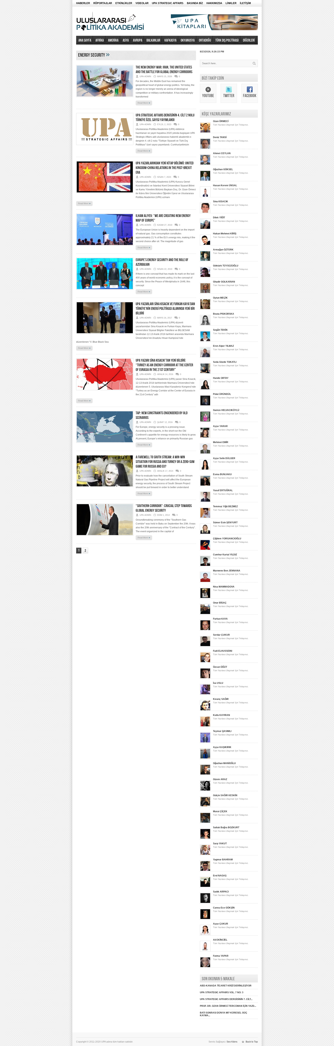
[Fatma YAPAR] (205, 967)
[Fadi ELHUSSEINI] (205, 662)
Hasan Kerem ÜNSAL (225, 185)
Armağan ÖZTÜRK (223, 249)
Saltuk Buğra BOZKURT (226, 827)
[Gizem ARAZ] (205, 790)
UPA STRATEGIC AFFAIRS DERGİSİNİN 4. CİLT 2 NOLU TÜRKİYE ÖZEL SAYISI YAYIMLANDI (165, 117)
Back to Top (252, 1041)
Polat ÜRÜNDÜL (222, 394)
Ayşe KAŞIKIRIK (222, 747)
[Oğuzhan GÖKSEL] (205, 180)
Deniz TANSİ (220, 137)
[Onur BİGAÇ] (205, 613)
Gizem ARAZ (220, 779)
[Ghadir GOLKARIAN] (205, 292)
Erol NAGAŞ (220, 875)
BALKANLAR (153, 40)
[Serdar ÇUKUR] (205, 646)
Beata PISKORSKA (223, 314)
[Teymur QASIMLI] (205, 742)
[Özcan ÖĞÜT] (205, 678)
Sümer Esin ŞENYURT (225, 522)
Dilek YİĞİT (219, 217)
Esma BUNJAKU (222, 474)
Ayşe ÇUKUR (220, 923)
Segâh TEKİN (220, 330)
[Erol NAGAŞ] (205, 886)
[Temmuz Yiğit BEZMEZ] (205, 517)
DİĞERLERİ (249, 40)
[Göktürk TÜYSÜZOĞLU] (205, 276)
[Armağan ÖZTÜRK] (205, 260)
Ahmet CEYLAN (222, 153)
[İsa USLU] (205, 694)
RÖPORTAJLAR (102, 3)
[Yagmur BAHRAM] (205, 870)
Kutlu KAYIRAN (221, 715)
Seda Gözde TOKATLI (224, 362)
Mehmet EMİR (220, 442)
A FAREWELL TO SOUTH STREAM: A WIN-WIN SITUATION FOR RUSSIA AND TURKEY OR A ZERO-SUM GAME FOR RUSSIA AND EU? (165, 462)
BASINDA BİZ (195, 3)
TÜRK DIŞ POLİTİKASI (227, 40)
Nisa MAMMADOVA (223, 586)
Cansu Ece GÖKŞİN (224, 907)
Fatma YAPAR (220, 956)
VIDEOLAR (141, 3)
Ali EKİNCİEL (220, 939)
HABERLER (83, 3)
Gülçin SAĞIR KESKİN (225, 795)
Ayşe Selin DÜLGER (224, 458)
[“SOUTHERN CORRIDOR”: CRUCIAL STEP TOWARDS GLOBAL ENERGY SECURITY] (104, 536)
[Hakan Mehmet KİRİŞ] (205, 244)
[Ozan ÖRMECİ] (205, 132)
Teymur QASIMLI (222, 731)
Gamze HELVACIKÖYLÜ (226, 410)
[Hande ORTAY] (205, 389)
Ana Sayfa (84, 40)
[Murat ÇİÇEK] (205, 822)
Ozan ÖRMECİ (220, 121)
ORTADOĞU (205, 40)
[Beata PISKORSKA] (205, 325)
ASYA (126, 40)
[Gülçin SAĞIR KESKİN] (205, 806)
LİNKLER (231, 3)
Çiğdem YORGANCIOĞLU (227, 538)
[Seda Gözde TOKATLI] (205, 373)
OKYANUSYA (188, 40)
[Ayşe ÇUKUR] (205, 934)
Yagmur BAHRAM (223, 859)
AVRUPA (137, 40)
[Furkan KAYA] (205, 629)
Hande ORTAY (220, 378)
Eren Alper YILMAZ (223, 346)
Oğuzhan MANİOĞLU (224, 763)
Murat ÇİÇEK (220, 811)
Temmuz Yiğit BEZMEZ (225, 506)
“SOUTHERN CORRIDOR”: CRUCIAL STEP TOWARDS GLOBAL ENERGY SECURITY (164, 508)
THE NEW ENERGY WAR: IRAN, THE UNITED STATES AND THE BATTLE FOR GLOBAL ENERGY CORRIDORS (164, 69)
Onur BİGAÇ (220, 602)
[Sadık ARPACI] (205, 902)
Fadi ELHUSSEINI (222, 651)
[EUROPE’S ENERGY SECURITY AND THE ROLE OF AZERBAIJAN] (104, 290)
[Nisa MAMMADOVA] (205, 597)
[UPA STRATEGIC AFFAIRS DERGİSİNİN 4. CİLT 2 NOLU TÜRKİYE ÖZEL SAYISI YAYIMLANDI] (104, 146)
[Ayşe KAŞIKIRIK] (205, 758)
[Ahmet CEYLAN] (205, 164)
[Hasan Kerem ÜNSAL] (205, 196)
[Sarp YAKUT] (205, 854)
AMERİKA (113, 40)
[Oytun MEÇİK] (205, 308)
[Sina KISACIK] (205, 212)
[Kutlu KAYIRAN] (205, 726)
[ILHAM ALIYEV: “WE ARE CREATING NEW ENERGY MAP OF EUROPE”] (104, 246)
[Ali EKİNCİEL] (205, 951)
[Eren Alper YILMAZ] (205, 357)
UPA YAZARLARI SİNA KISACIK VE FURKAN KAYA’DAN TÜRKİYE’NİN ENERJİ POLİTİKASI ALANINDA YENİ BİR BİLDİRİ (165, 309)
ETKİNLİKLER (123, 3)
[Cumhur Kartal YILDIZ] (205, 565)
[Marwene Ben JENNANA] (205, 581)
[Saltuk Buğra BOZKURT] (205, 838)
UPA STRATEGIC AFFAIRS (167, 3)
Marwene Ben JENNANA (226, 570)
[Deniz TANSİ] (205, 148)
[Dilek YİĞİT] (205, 228)
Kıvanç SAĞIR (221, 699)
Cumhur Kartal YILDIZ (225, 554)
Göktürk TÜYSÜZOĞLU (225, 265)
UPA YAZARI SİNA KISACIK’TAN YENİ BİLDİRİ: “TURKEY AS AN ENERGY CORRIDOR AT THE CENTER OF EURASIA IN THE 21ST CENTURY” (164, 365)
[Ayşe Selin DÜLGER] (205, 469)
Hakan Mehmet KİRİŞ (224, 233)
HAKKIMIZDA (214, 3)
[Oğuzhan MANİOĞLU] (205, 774)
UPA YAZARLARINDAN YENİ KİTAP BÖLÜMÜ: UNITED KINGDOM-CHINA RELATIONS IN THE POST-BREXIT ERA (164, 168)
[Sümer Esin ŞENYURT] (205, 533)
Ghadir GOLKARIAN (224, 281)
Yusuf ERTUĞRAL (223, 490)
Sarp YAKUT (220, 843)
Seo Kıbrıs (232, 1041)
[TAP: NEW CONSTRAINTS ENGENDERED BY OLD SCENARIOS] (104, 444)
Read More (144, 102)
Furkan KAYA (220, 618)
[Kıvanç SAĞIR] (205, 710)
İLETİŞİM (245, 3)
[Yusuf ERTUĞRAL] (205, 501)
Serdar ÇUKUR (221, 635)
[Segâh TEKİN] (205, 341)
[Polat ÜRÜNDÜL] (205, 405)
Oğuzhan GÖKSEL (223, 169)
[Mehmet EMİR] (205, 453)
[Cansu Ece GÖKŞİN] (205, 918)
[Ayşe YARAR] (205, 437)
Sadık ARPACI (221, 891)
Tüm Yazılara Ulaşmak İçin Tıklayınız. (231, 125)
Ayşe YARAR (220, 426)
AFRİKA (99, 40)
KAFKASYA (170, 40)
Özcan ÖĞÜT (220, 667)
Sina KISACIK (220, 201)
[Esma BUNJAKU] (205, 485)
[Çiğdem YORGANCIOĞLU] (205, 549)
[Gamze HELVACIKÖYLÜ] (205, 421)
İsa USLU (218, 683)
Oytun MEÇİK (220, 297)
